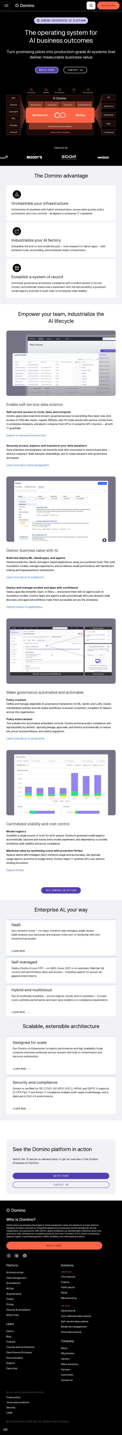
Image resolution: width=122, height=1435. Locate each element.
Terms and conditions (17, 1402)
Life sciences (68, 1276)
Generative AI (68, 1310)
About (64, 1348)
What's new (12, 1315)
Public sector (68, 1287)
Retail (64, 1292)
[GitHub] (24, 1255)
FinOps (10, 1299)
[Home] (24, 5)
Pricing (10, 1304)
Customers (67, 1374)
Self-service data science (74, 1321)
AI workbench (13, 1283)
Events (10, 1331)
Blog (8, 1336)
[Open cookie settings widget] (5, 1429)
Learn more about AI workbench (25, 577)
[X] (8, 1255)
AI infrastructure (15, 1272)
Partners (65, 1369)
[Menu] (6, 5)
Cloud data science (71, 1332)
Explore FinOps (15, 870)
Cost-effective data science (76, 1316)
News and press (69, 1364)
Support (10, 1363)
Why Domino (67, 1353)
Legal (9, 1412)
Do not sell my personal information (25, 1392)
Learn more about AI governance (25, 738)
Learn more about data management (27, 465)
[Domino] (54, 1210)
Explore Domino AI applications (24, 606)
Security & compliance (18, 1309)
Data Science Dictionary (19, 1352)
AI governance (13, 1293)
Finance (65, 1282)
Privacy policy (13, 1397)
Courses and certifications (20, 1347)
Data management (16, 1277)
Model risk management (74, 1326)
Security (10, 1407)
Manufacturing (68, 1298)
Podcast (10, 1341)
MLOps (10, 1288)
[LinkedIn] (16, 1255)
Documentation (14, 1357)
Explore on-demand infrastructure (26, 435)
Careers (65, 1358)
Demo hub (11, 1368)
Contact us (67, 1380)
